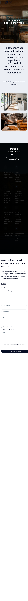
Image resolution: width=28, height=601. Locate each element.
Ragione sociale (6, 311)
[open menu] (2, 2)
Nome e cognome (6, 305)
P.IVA (3, 317)
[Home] (16, 2)
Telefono (4, 338)
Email (3, 332)
